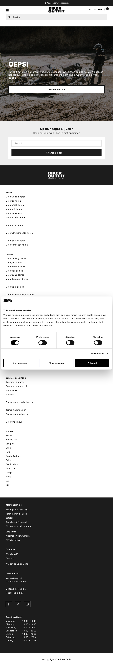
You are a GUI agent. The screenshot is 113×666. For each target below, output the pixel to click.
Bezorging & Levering (17, 509)
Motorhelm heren (14, 225)
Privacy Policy (13, 540)
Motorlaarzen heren (15, 240)
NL (90, 9)
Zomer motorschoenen (17, 414)
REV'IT (9, 435)
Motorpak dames (14, 270)
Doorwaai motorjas (15, 382)
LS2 (7, 480)
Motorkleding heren (15, 196)
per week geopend (58, 3)
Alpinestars (11, 439)
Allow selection (56, 363)
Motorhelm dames (15, 286)
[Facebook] (9, 604)
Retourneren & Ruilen (16, 513)
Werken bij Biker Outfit (17, 564)
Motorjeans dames (15, 275)
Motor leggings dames (17, 279)
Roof (8, 485)
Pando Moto (12, 464)
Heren (9, 192)
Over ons (10, 549)
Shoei (8, 447)
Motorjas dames (14, 262)
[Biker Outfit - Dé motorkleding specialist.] (56, 11)
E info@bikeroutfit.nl (16, 589)
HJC (8, 452)
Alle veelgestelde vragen (18, 526)
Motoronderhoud (14, 421)
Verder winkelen (57, 89)
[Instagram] (27, 604)
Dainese (10, 460)
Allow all (92, 363)
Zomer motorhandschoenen (19, 402)
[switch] (42, 342)
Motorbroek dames (15, 266)
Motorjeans (11, 390)
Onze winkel (12, 573)
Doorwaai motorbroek (17, 386)
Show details (97, 353)
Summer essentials (16, 378)
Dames (9, 254)
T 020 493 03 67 (14, 593)
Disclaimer (11, 531)
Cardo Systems (13, 456)
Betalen (9, 518)
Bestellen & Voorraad (16, 522)
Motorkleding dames (16, 258)
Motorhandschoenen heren (19, 233)
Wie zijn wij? (12, 554)
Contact (10, 558)
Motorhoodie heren (15, 217)
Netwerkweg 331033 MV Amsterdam (16, 580)
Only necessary (21, 363)
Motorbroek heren (15, 205)
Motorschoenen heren (17, 244)
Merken (10, 431)
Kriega (9, 472)
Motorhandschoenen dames (20, 294)
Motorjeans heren (14, 213)
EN (95, 9)
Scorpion (10, 443)
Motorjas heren (13, 201)
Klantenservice (14, 505)
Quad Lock (11, 468)
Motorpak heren (14, 209)
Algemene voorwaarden (18, 536)
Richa (8, 476)
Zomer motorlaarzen (16, 410)
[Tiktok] (18, 604)
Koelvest (10, 394)
